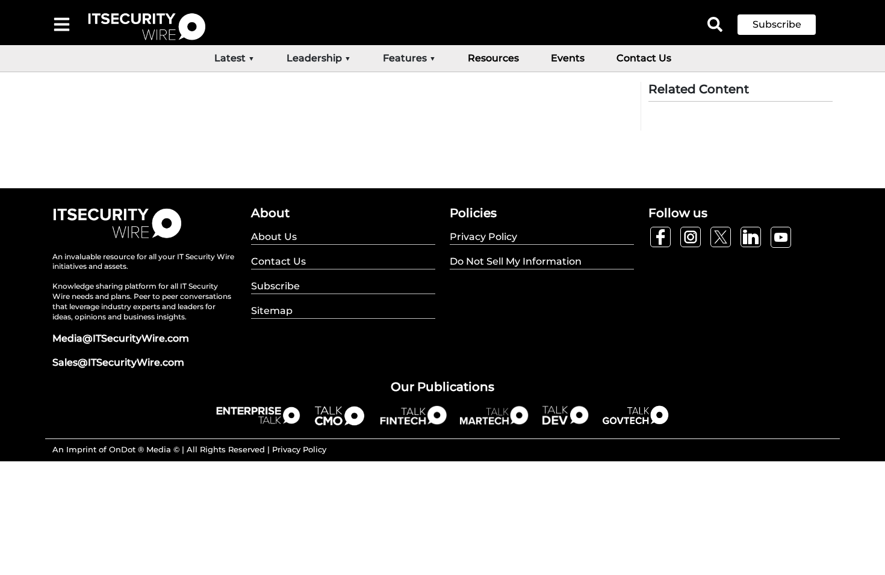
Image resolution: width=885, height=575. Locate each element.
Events (568, 58)
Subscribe (777, 24)
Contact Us (643, 58)
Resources (493, 58)
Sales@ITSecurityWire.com (118, 362)
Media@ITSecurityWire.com (120, 338)
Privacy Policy (299, 449)
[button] (786, 24)
